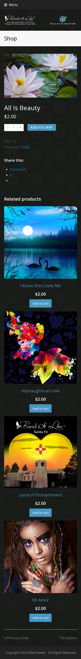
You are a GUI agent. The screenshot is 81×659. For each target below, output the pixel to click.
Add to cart (42, 127)
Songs (25, 147)
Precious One (17, 638)
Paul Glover (37, 652)
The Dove (66, 638)
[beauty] (40, 76)
